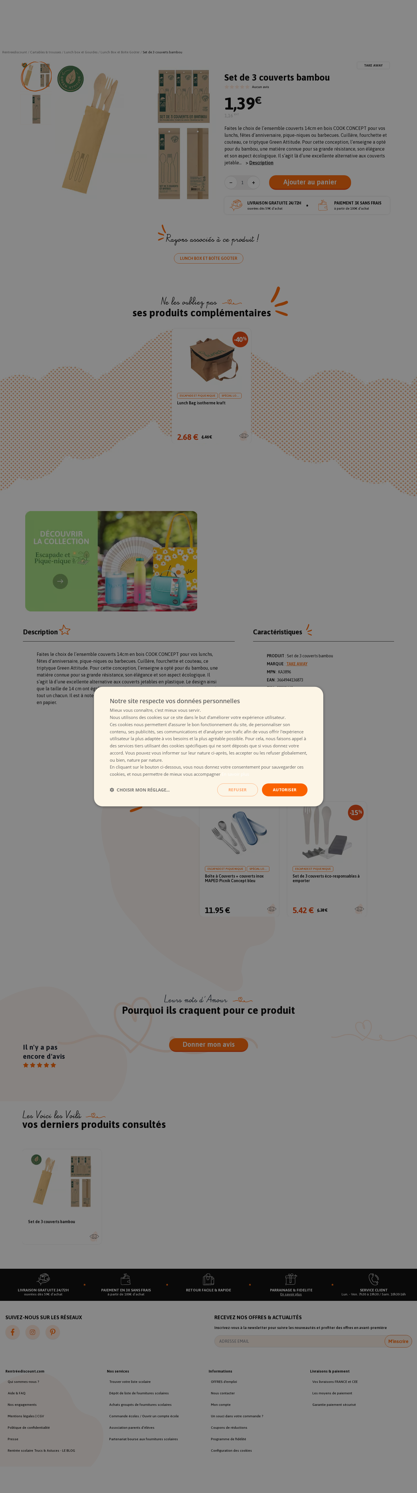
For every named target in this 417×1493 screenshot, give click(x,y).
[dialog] (208, 746)
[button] (140, 790)
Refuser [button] (237, 789)
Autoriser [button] (285, 789)
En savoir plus (235, 774)
